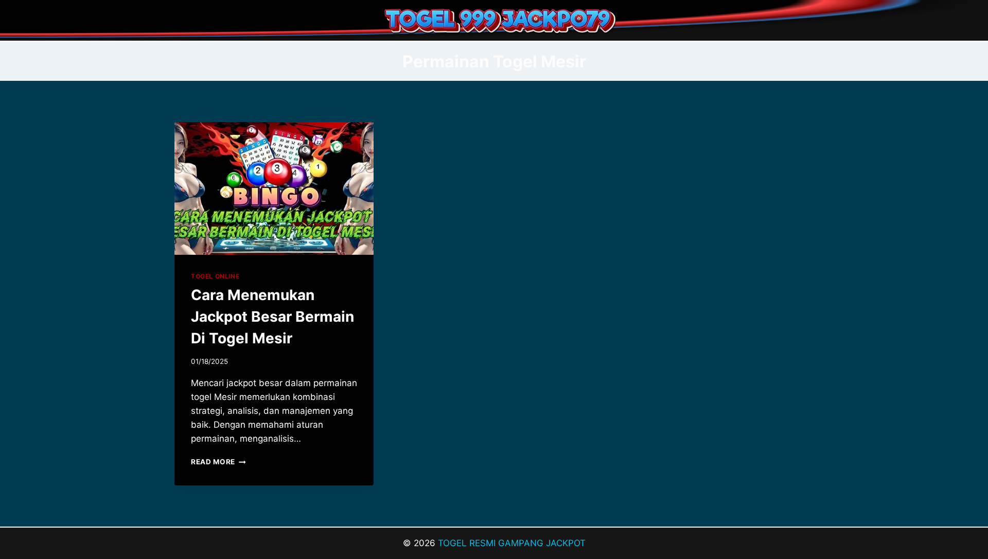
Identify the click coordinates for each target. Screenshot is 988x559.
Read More (218, 462)
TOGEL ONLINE (215, 276)
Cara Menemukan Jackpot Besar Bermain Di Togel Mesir (272, 316)
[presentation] (274, 188)
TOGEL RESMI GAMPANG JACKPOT (512, 543)
